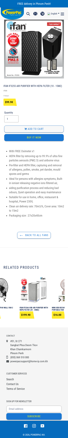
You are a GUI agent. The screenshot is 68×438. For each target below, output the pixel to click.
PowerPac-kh (38, 434)
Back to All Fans (36, 235)
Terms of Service (15, 388)
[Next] (59, 299)
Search (10, 379)
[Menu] (62, 13)
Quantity (8, 112)
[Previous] (5, 299)
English (54, 13)
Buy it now (34, 137)
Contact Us (12, 384)
